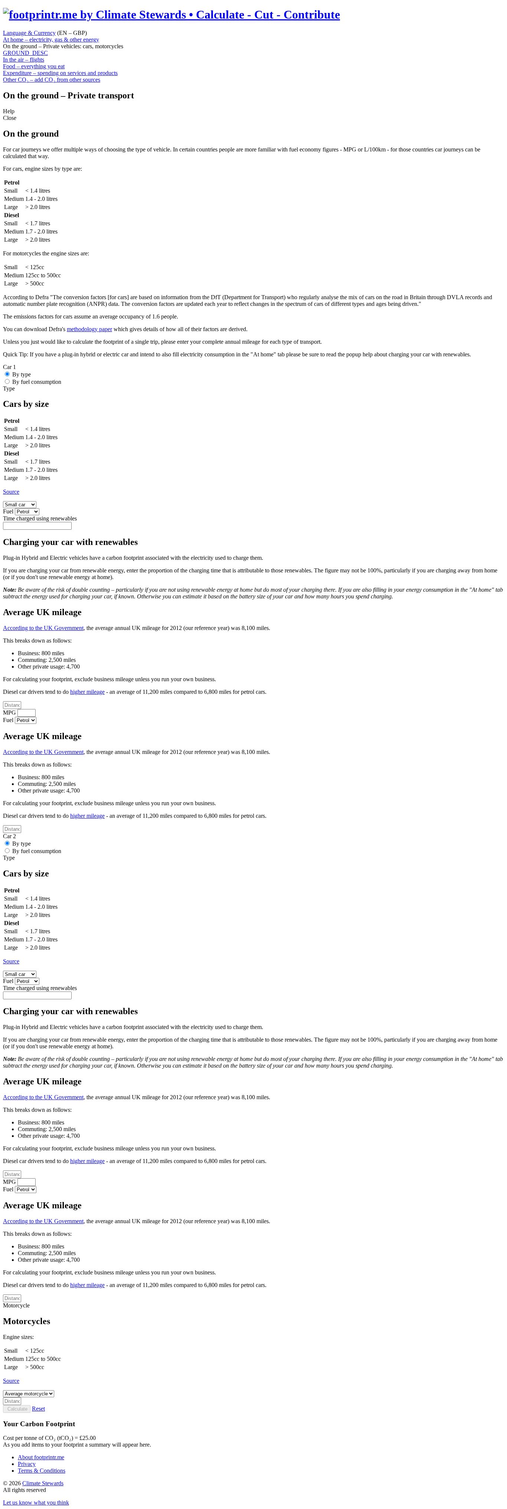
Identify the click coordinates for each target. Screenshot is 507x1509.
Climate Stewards (42, 1483)
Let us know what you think (36, 1502)
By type (21, 374)
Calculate (16, 1409)
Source (11, 492)
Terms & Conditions (41, 1470)
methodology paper (89, 329)
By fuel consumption (36, 382)
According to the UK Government (43, 628)
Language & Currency (29, 33)
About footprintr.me (41, 1457)
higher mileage (87, 692)
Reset (38, 1408)
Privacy (27, 1464)
